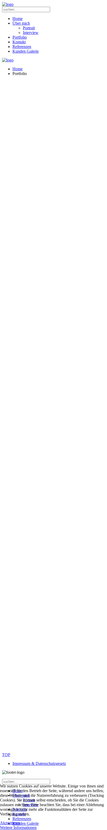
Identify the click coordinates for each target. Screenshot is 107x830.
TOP (6, 754)
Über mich (21, 23)
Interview (30, 32)
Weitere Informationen (18, 827)
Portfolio (19, 37)
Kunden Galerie (25, 51)
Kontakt (19, 42)
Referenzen (21, 46)
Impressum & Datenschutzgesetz (39, 763)
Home (17, 18)
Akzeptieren (10, 823)
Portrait (29, 28)
